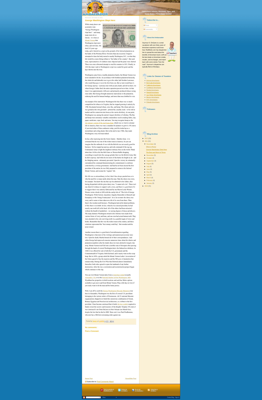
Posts (147, 25)
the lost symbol (122, 304)
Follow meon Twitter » (124, 390)
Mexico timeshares (152, 97)
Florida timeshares (152, 90)
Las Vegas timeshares (153, 95)
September (150, 161)
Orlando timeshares (153, 102)
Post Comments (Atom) (105, 382)
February (149, 180)
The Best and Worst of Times (156, 152)
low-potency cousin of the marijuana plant (99, 123)
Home (127, 378)
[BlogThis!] (107, 321)
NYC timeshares (152, 100)
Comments (149, 29)
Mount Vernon (90, 40)
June (148, 169)
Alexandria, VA (90, 277)
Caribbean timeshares (153, 88)
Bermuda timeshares (153, 83)
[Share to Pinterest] (113, 321)
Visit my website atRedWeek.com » (109, 390)
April (148, 175)
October (149, 158)
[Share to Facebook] (111, 321)
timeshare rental (118, 275)
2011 (146, 141)
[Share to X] (109, 321)
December (150, 144)
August (149, 163)
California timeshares (153, 85)
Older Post (132, 378)
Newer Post (89, 378)
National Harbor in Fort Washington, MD (116, 277)
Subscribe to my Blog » (154, 390)
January (149, 183)
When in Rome (151, 147)
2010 (146, 186)
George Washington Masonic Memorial (116, 291)
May (148, 172)
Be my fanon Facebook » (139, 390)
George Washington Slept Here (156, 149)
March (148, 177)
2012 (146, 138)
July (148, 166)
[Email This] (105, 321)
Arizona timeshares (152, 80)
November (150, 155)
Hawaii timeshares (152, 92)
